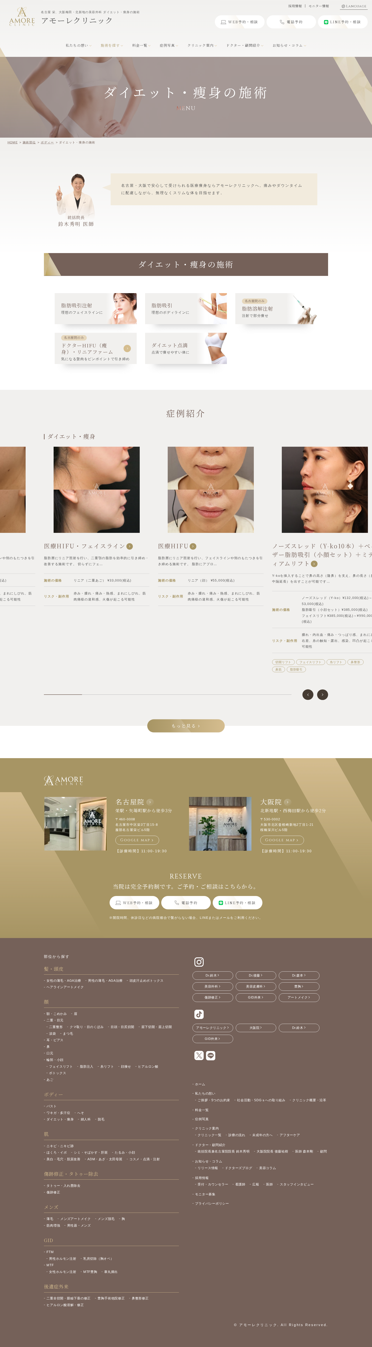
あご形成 (344, 650)
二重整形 (56, 1027)
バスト (51, 1106)
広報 (255, 1184)
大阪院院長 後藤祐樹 (272, 1151)
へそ (80, 1113)
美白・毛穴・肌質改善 (63, 1159)
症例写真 (202, 1119)
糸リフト (222, 662)
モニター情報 (318, 6)
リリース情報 (208, 1168)
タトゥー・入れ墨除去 (63, 1185)
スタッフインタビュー (297, 1184)
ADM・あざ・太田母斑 (104, 1159)
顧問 (323, 1151)
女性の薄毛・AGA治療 (63, 980)
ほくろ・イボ (56, 1152)
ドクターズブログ (238, 1168)
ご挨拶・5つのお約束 (214, 1100)
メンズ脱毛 (106, 1219)
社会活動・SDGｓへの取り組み (261, 1100)
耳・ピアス (55, 1040)
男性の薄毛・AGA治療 (105, 980)
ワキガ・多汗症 (58, 1113)
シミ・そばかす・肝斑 (91, 1152)
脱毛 (101, 1119)
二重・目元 (55, 1020)
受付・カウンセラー (213, 1184)
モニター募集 (205, 1194)
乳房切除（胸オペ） (98, 1258)
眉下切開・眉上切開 (156, 1027)
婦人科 (86, 1119)
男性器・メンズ (79, 1225)
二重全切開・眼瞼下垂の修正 (68, 1298)
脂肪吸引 (182, 669)
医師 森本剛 (304, 1151)
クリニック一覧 (209, 1135)
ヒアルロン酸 (305, 650)
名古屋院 (130, 801)
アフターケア (290, 1135)
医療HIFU (59, 546)
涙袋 (52, 1033)
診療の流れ (236, 1135)
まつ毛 (68, 1033)
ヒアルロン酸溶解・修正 (65, 1305)
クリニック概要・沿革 (309, 1100)
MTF (50, 1265)
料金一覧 (202, 1110)
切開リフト (169, 662)
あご (327, 650)
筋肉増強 (53, 1225)
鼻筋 (164, 669)
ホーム (200, 1084)
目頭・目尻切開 (122, 1027)
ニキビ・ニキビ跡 (60, 1146)
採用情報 (295, 6)
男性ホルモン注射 (62, 1258)
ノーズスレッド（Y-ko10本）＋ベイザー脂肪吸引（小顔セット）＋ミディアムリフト (210, 555)
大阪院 (271, 801)
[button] (307, 694)
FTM (50, 1252)
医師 (269, 1184)
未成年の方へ (262, 1135)
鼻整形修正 (140, 1298)
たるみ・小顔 (125, 1152)
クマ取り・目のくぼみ (87, 1027)
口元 (49, 1053)
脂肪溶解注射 (312, 657)
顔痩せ (126, 1066)
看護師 (240, 1184)
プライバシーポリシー (212, 1203)
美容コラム (267, 1168)
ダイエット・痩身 (60, 1119)
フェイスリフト (196, 662)
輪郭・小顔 (55, 1060)
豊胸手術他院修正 (111, 1298)
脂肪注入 (86, 1066)
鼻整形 (241, 662)
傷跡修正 (53, 1192)
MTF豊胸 (90, 1272)
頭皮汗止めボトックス (147, 980)
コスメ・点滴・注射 (144, 1159)
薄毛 (49, 1219)
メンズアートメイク (75, 1219)
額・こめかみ (56, 1014)
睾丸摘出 (111, 1272)
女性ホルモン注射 (62, 1272)
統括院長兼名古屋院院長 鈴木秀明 (224, 1151)
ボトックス (57, 1073)
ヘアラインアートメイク (65, 987)
